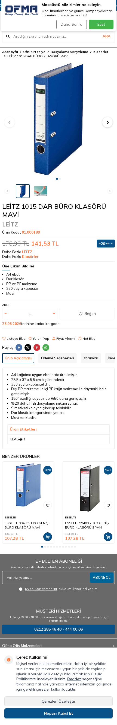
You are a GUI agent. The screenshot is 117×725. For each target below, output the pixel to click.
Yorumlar (91, 358)
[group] (58, 119)
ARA (106, 36)
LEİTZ (10, 224)
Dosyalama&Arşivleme (69, 52)
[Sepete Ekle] (47, 536)
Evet (101, 24)
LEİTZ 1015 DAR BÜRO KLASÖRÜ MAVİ (37, 56)
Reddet (74, 678)
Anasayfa (10, 52)
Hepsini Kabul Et (58, 713)
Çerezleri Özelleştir (58, 701)
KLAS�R (17, 439)
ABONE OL (101, 577)
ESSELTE (10, 517)
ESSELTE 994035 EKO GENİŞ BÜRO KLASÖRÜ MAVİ (26, 525)
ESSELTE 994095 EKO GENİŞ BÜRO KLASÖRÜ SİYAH (87, 525)
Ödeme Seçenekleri (57, 358)
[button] (57, 179)
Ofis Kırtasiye (34, 52)
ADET (6, 305)
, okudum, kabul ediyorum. (61, 589)
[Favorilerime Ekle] (47, 505)
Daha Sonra (71, 24)
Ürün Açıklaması (18, 358)
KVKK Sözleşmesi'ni (41, 589)
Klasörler (100, 52)
